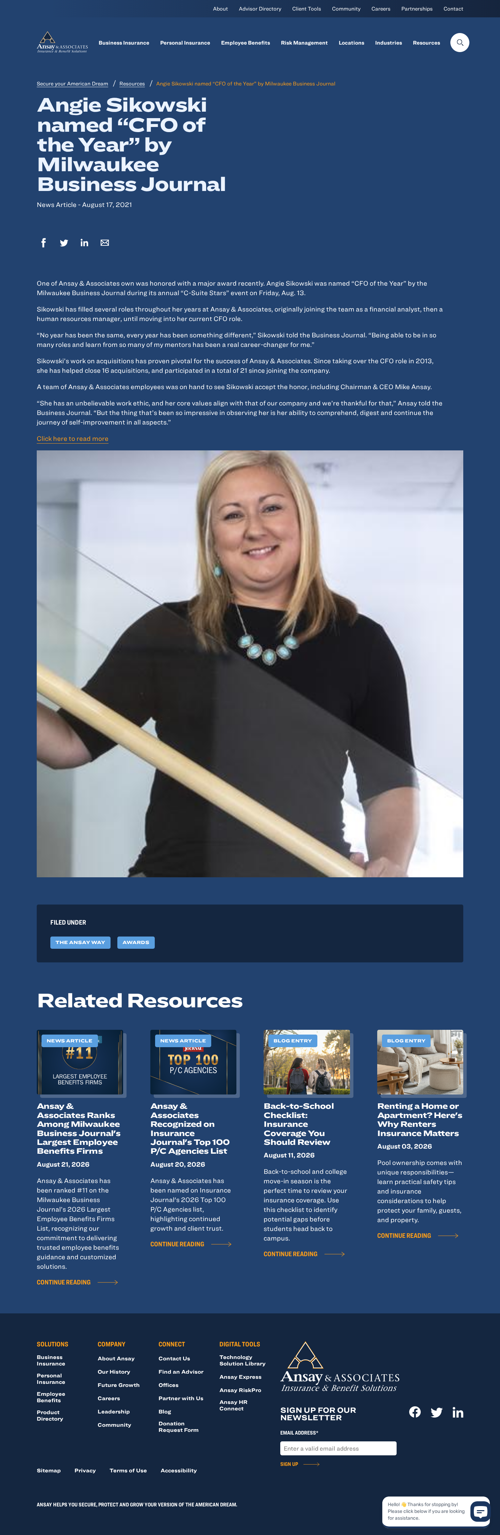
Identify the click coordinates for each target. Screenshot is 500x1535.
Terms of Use (128, 1470)
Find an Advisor (181, 1372)
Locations (351, 42)
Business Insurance (124, 42)
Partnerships (417, 8)
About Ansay (116, 1358)
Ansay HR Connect (233, 1405)
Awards (135, 942)
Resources (426, 42)
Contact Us (174, 1358)
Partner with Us (181, 1398)
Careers (380, 8)
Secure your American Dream (72, 83)
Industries (388, 42)
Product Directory (50, 1415)
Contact (453, 8)
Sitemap (49, 1470)
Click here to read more (73, 438)
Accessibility (179, 1470)
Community (346, 8)
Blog (165, 1411)
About (220, 8)
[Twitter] (64, 243)
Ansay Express (240, 1377)
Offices (169, 1385)
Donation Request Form (179, 1426)
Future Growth (119, 1385)
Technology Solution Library (242, 1360)
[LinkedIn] (84, 243)
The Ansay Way (80, 942)
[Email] (105, 243)
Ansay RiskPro (240, 1390)
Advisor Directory (260, 8)
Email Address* (299, 1432)
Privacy (85, 1470)
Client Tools (306, 8)
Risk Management (304, 42)
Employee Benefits (245, 42)
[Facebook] (43, 243)
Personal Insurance (185, 42)
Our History (114, 1372)
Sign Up (289, 1464)
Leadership (114, 1411)
